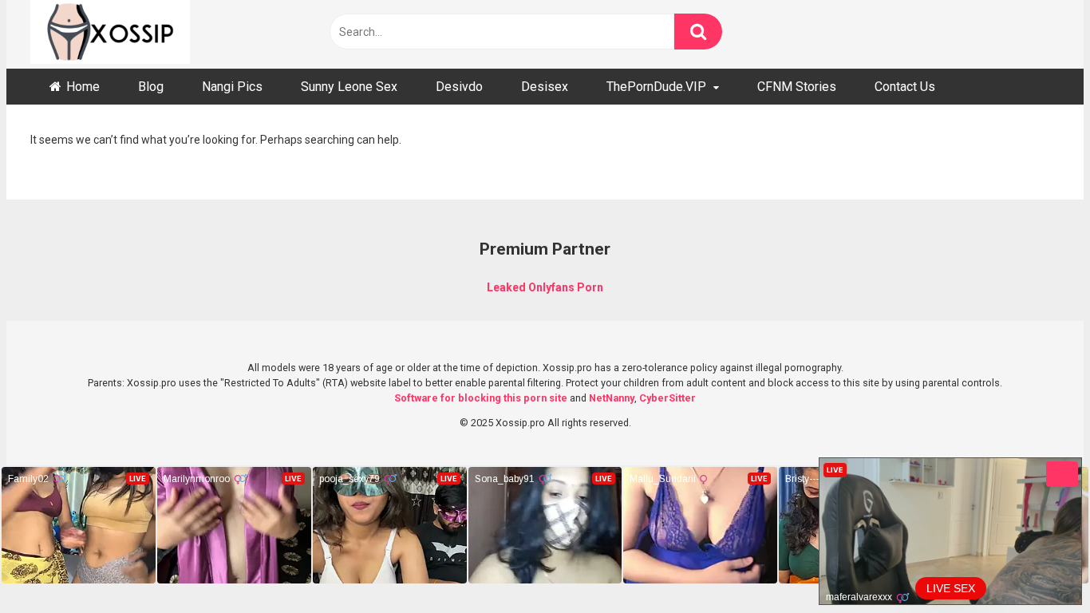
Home (83, 86)
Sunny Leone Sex (349, 86)
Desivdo (459, 86)
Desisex (544, 86)
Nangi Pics (232, 86)
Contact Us (905, 86)
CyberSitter (667, 398)
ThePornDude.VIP (656, 86)
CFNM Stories (796, 86)
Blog (151, 86)
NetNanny (611, 398)
